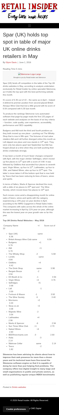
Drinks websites (19, 387)
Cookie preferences (16, 409)
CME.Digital (36, 408)
